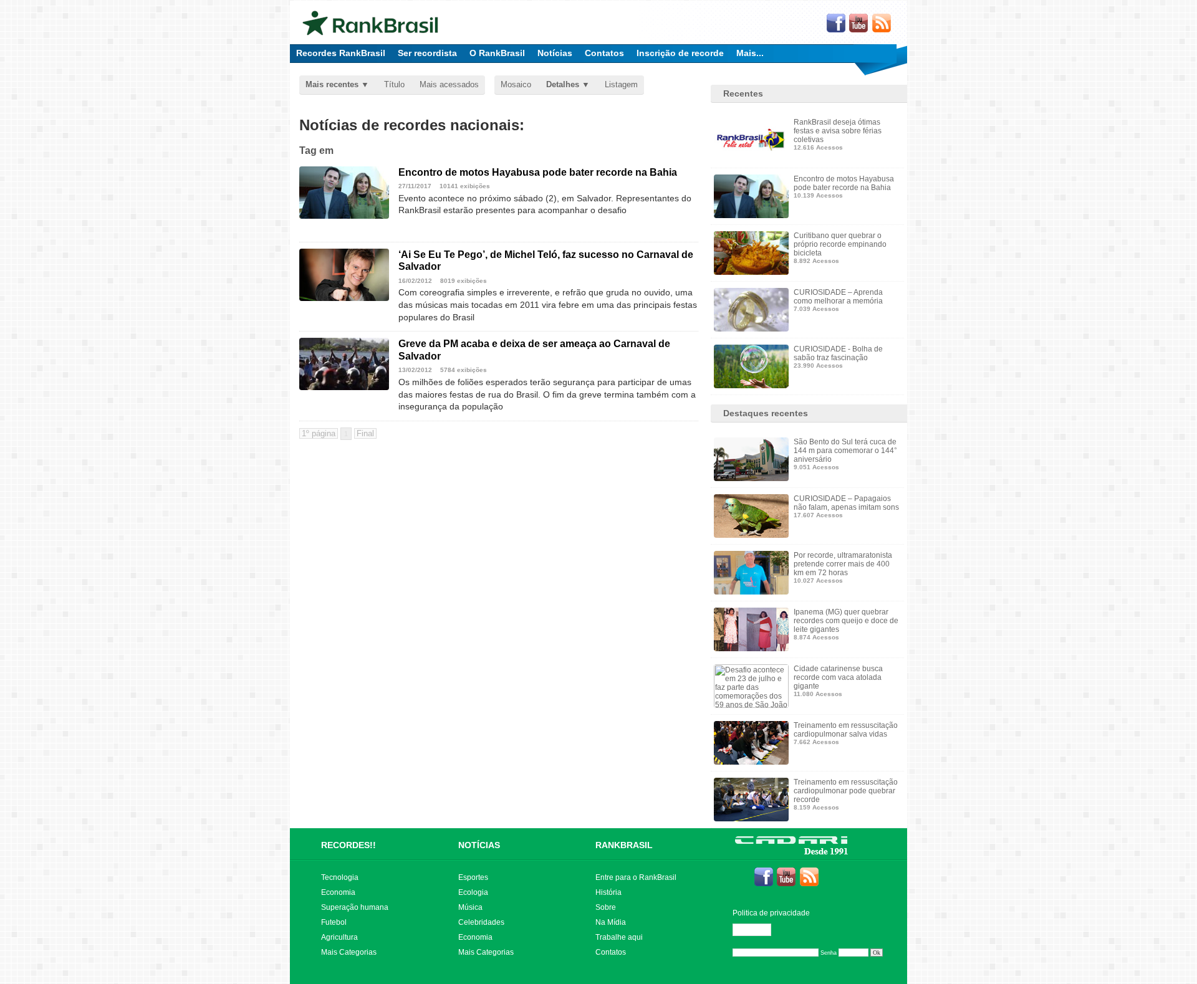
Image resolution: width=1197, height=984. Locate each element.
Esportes (473, 877)
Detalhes (562, 84)
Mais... (750, 53)
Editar (757, 929)
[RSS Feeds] (882, 23)
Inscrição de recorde (680, 53)
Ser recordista (427, 53)
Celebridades (481, 922)
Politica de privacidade (771, 913)
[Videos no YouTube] (859, 23)
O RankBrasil (497, 53)
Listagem (621, 84)
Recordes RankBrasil (340, 53)
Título (394, 84)
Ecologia (473, 892)
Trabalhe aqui (619, 937)
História (608, 892)
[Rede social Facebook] (836, 23)
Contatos (604, 53)
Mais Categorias (349, 952)
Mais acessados (449, 84)
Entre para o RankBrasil (635, 877)
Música (470, 907)
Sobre (605, 907)
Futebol (334, 922)
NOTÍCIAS (479, 845)
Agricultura (339, 937)
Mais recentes (331, 84)
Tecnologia (339, 877)
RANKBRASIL (624, 845)
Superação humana (354, 907)
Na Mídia (610, 922)
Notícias (554, 53)
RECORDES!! (348, 845)
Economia (338, 892)
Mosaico (516, 84)
